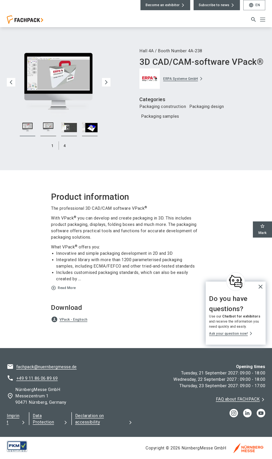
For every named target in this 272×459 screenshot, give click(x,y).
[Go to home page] (36, 21)
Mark (262, 229)
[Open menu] (262, 19)
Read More (63, 287)
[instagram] (234, 413)
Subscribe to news (214, 5)
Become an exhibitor (163, 5)
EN (254, 5)
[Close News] (235, 281)
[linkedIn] (247, 413)
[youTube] (261, 413)
